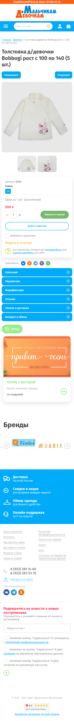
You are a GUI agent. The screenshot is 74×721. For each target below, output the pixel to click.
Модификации (14, 290)
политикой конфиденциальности (27, 642)
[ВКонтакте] (23, 263)
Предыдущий (11, 75)
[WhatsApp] (48, 263)
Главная (6, 39)
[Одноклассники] (29, 263)
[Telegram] (35, 263)
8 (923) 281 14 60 (23, 569)
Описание (11, 272)
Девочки (17, 39)
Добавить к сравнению (23, 235)
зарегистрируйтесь (23, 252)
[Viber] (42, 263)
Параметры (12, 281)
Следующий (63, 75)
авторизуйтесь (53, 249)
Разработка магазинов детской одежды (37, 714)
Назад (15, 329)
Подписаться (6, 673)
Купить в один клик (37, 226)
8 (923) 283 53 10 (23, 573)
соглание (9, 653)
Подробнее (64, 391)
